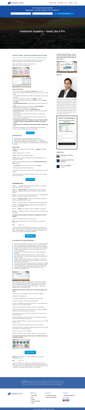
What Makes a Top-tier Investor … (67, 155)
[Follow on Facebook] (64, 400)
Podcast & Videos (52, 2)
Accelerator (70, 2)
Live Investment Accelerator (51, 395)
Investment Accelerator (35, 401)
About (66, 2)
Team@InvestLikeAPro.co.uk (69, 395)
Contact (75, 2)
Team (43, 34)
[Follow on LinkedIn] (68, 400)
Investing (33, 399)
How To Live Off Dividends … (66, 165)
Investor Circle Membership (51, 397)
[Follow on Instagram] (66, 400)
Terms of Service (51, 409)
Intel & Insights (60, 2)
